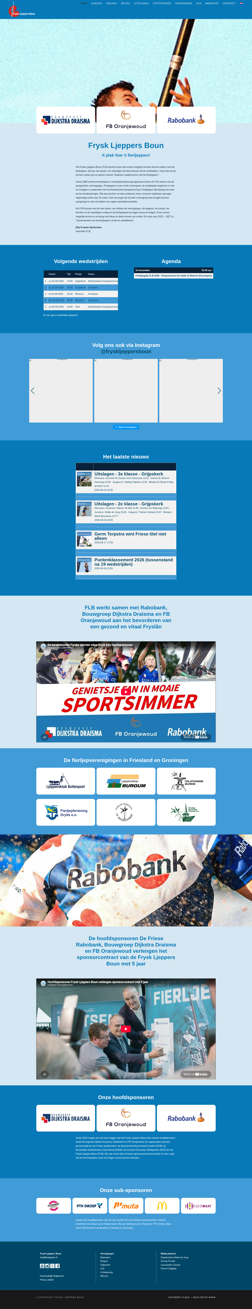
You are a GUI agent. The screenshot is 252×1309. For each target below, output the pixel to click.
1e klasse (93, 287)
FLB (198, 3)
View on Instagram (127, 427)
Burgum (104, 1261)
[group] (61, 391)
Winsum (104, 1276)
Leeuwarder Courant (171, 1265)
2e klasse (93, 294)
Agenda (96, 3)
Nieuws (111, 3)
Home (83, 3)
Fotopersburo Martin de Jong (174, 1257)
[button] (126, 420)
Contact (229, 3)
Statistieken (162, 3)
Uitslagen (141, 3)
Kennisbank (183, 3)
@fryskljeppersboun (126, 351)
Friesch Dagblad (169, 1268)
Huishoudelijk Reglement (52, 1276)
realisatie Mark (204, 1297)
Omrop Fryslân (168, 1261)
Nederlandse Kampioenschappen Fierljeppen (111, 307)
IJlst (102, 1268)
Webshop (212, 3)
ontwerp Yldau (179, 1297)
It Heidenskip (106, 1272)
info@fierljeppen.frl (48, 1257)
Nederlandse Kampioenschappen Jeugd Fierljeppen (115, 281)
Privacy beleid (46, 1279)
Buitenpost (105, 1257)
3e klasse (93, 300)
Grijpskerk (105, 1265)
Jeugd (125, 3)
